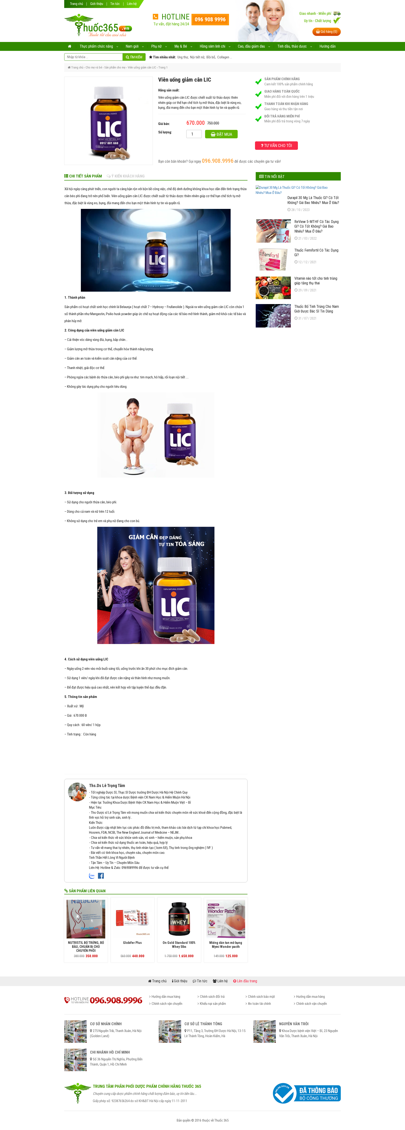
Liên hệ (132, 4)
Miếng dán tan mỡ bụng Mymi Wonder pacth (225, 945)
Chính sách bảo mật (261, 996)
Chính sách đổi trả (212, 996)
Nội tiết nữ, (197, 57)
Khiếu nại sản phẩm (213, 1004)
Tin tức (115, 4)
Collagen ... (224, 57)
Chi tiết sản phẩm (85, 176)
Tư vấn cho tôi (277, 145)
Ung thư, (183, 57)
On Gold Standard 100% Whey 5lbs (179, 945)
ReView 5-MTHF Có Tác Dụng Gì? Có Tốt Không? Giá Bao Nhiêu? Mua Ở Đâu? (316, 226)
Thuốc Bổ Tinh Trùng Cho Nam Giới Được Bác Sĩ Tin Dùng (316, 309)
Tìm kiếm (135, 57)
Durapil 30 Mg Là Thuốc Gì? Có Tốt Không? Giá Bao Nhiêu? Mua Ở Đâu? (313, 200)
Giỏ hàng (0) (328, 32)
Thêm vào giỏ (225, 135)
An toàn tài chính (259, 1004)
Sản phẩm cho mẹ (114, 67)
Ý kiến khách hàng (128, 176)
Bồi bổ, (211, 57)
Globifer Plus (132, 943)
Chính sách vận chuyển (167, 1004)
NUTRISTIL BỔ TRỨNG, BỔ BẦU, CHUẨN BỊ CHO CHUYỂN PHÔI (86, 947)
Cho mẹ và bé (94, 67)
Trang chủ (76, 4)
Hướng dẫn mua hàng (166, 996)
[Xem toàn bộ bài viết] (77, 792)
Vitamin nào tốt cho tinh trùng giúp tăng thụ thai (315, 281)
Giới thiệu (96, 4)
